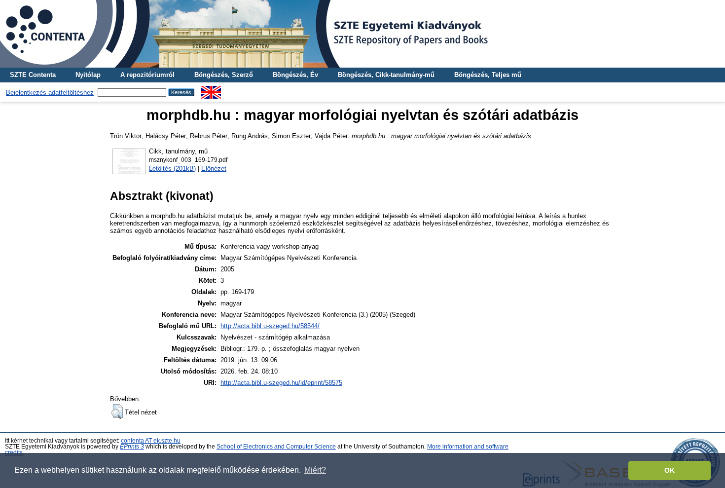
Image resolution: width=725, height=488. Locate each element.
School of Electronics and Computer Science (276, 447)
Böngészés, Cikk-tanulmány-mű (386, 74)
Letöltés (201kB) (172, 168)
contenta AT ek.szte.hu (151, 441)
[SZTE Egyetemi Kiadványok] (362, 34)
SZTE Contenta (33, 74)
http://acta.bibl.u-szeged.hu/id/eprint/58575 (281, 382)
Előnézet (213, 168)
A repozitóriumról (147, 74)
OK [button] (669, 470)
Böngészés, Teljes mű (487, 74)
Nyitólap (88, 74)
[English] (211, 89)
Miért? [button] (315, 470)
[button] (117, 411)
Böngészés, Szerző (223, 74)
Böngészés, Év (295, 74)
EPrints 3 (132, 447)
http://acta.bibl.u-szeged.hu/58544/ (270, 326)
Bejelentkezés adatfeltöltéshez (50, 92)
